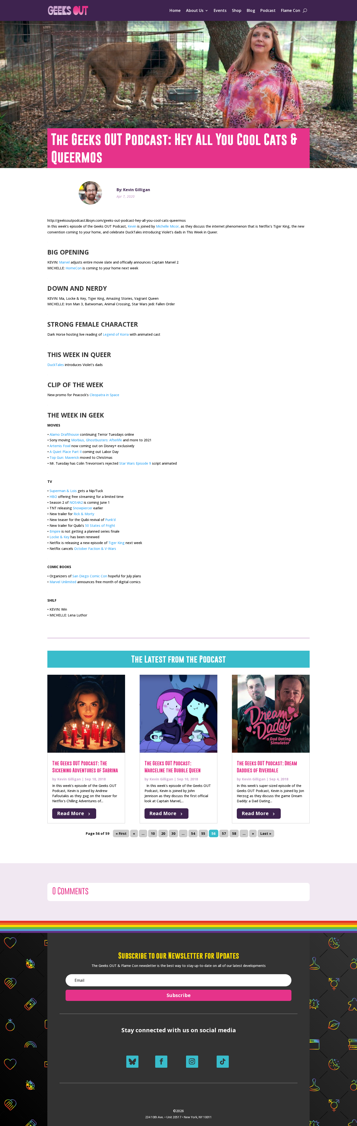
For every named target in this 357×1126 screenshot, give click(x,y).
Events (220, 10)
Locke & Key (59, 537)
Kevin (132, 226)
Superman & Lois (63, 490)
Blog (251, 10)
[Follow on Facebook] (161, 1062)
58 (234, 833)
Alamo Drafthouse (64, 434)
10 (153, 833)
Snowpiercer (82, 508)
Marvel (64, 262)
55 (203, 833)
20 (163, 833)
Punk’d (110, 519)
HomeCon (74, 268)
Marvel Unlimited (63, 582)
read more (70, 813)
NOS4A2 (76, 502)
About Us (195, 10)
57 (224, 833)
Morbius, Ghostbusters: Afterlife (96, 440)
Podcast (268, 10)
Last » (265, 833)
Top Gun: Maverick (64, 457)
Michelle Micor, (168, 226)
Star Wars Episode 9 (135, 463)
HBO (53, 496)
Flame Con (290, 10)
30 (173, 833)
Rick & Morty (84, 514)
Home (175, 10)
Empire (55, 531)
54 (193, 833)
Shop (236, 10)
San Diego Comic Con (89, 576)
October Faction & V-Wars (95, 548)
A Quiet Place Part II (66, 451)
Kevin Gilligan (69, 779)
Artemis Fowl (60, 446)
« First (121, 833)
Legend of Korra (116, 334)
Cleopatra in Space (104, 394)
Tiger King (116, 542)
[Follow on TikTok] (223, 1062)
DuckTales (55, 364)
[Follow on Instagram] (192, 1062)
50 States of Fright (100, 525)
